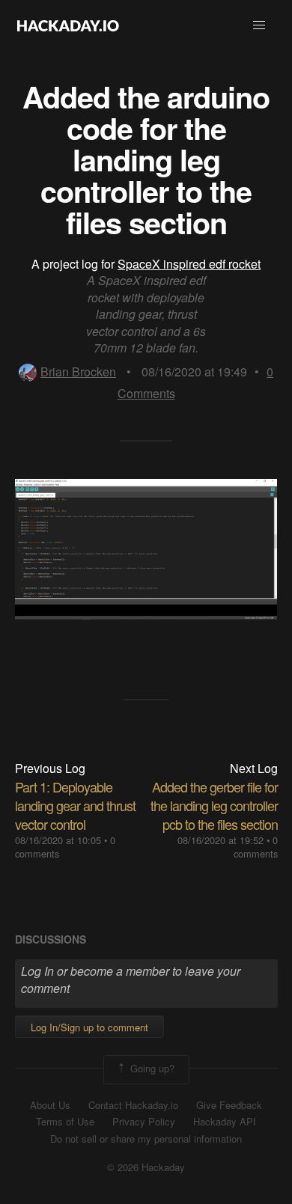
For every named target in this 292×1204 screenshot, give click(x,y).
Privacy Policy (143, 1121)
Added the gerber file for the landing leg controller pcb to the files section (214, 805)
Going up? (150, 1068)
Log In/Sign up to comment (89, 1027)
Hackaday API (224, 1121)
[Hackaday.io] (68, 25)
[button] (259, 25)
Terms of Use (65, 1121)
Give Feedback (229, 1105)
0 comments (256, 847)
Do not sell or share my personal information (146, 1139)
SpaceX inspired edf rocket (189, 263)
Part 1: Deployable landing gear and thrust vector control (75, 805)
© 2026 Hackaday (146, 1167)
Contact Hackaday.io (133, 1105)
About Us (50, 1105)
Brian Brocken (78, 371)
